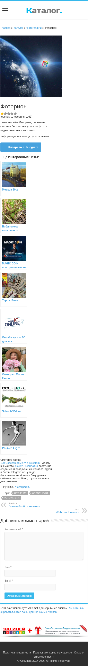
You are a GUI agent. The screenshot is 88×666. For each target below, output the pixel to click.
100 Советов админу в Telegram (20, 462)
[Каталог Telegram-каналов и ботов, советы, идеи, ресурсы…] (44, 10)
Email (9, 580)
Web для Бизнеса (67, 511)
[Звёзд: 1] (2, 113)
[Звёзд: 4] (12, 113)
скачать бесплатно (26, 465)
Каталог (18, 27)
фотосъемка (40, 493)
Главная (5, 27)
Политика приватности (17, 652)
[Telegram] (46, 647)
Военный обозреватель (24, 505)
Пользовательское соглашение (52, 652)
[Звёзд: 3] (8, 113)
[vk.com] (41, 647)
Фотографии (34, 27)
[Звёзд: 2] (5, 113)
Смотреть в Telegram (23, 147)
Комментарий (14, 529)
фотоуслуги (11, 497)
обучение (20, 493)
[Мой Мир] (50, 647)
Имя (8, 567)
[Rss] (37, 647)
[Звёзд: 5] (15, 113)
